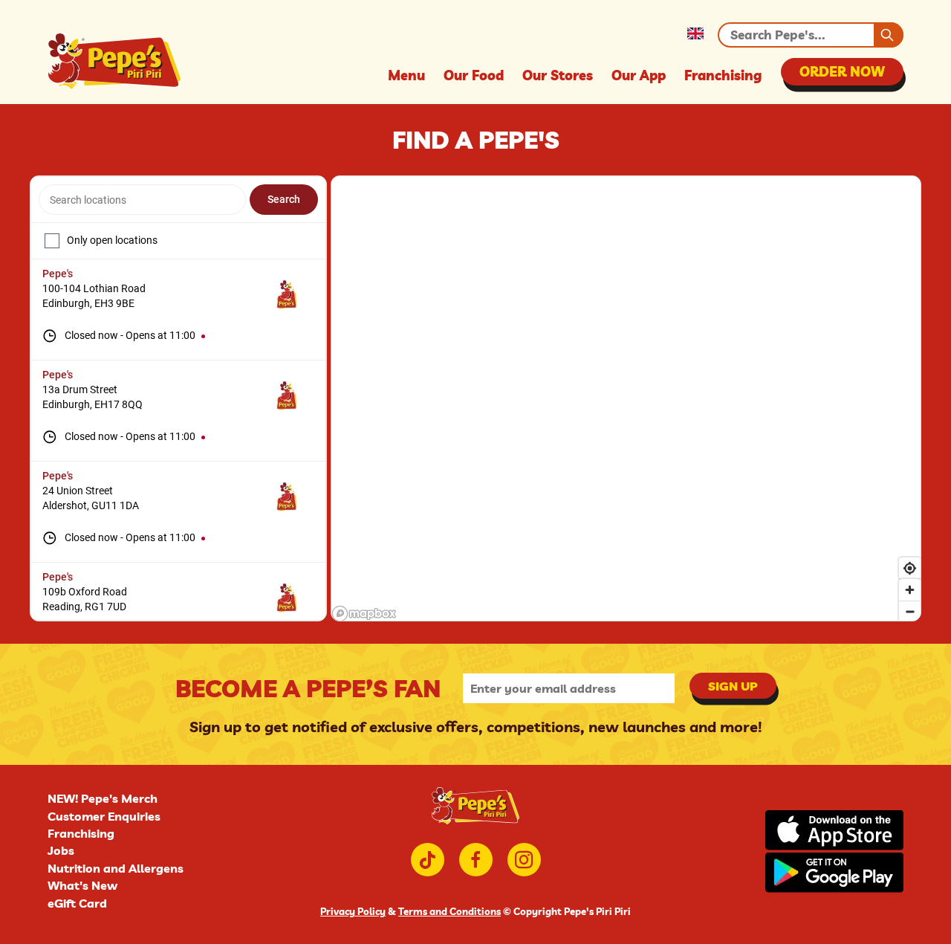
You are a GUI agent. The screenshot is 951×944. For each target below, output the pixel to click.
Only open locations (112, 240)
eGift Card (77, 903)
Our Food (474, 75)
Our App (638, 75)
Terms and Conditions (449, 911)
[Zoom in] (910, 590)
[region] (626, 399)
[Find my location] (910, 568)
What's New (82, 885)
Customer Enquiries (104, 816)
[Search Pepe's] (888, 35)
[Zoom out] (910, 611)
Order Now (842, 71)
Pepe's (57, 273)
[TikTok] (427, 859)
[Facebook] (476, 859)
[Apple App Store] (834, 831)
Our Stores (557, 75)
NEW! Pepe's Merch (103, 798)
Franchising (723, 75)
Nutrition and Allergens (116, 868)
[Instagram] (524, 859)
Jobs (61, 850)
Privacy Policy (353, 911)
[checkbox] (52, 240)
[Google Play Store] (834, 874)
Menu (406, 75)
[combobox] (142, 199)
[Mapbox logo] (364, 613)
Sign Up (733, 686)
